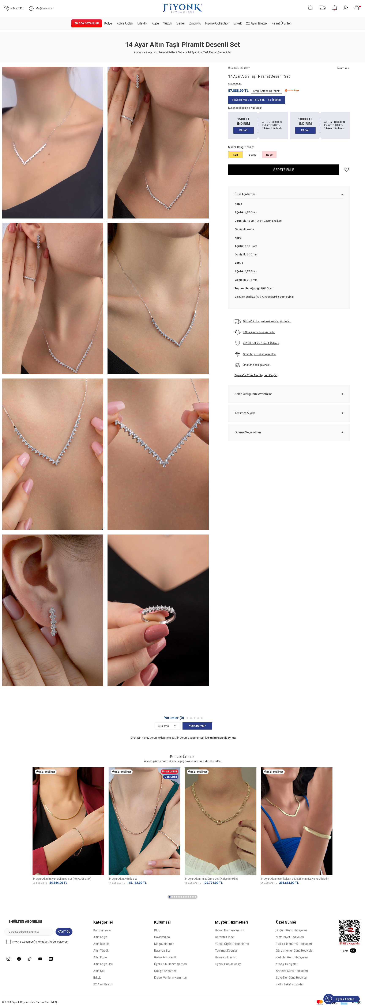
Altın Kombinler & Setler (161, 52)
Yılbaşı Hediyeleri (287, 964)
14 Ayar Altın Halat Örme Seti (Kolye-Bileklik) (211, 878)
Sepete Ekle (283, 170)
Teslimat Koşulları (226, 950)
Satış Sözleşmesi (165, 971)
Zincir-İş (195, 23)
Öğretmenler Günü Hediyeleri (295, 950)
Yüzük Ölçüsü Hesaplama (232, 944)
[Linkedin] (50, 959)
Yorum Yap (343, 68)
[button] (169, 897)
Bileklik (142, 23)
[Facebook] (19, 959)
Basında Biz (162, 950)
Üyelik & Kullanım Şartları (170, 964)
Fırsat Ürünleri (281, 23)
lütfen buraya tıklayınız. (221, 737)
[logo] (182, 8)
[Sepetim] (357, 7)
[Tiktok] (29, 959)
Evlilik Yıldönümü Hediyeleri (294, 944)
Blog (157, 930)
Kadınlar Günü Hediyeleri (292, 957)
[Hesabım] (345, 7)
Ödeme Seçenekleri (248, 432)
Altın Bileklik (101, 944)
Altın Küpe (100, 957)
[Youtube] (40, 959)
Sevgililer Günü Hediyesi (291, 977)
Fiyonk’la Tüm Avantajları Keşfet (255, 375)
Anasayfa (139, 52)
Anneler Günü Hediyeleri (292, 971)
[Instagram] (8, 959)
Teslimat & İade (245, 413)
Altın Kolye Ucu (103, 964)
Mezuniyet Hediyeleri (290, 937)
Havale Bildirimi (225, 957)
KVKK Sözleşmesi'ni (24, 941)
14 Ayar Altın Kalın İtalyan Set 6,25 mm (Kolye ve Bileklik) (295, 878)
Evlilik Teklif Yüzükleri (290, 984)
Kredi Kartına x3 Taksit (266, 90)
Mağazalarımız (164, 944)
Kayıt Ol (64, 931)
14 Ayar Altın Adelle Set (123, 878)
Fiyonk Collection (217, 23)
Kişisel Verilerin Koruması (170, 977)
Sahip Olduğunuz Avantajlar (253, 394)
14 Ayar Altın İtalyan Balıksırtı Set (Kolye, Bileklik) (62, 878)
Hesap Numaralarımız (229, 930)
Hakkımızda (162, 937)
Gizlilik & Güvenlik (165, 957)
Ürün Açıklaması (245, 194)
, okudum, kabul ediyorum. (40, 941)
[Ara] (310, 7)
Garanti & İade (224, 937)
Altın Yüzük (101, 950)
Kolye (108, 23)
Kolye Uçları (124, 23)
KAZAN (243, 130)
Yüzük (167, 23)
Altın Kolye (100, 937)
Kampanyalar (102, 930)
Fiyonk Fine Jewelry (228, 964)
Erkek (238, 23)
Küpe (155, 23)
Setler (180, 23)
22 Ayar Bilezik (256, 23)
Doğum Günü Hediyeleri (291, 930)
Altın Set (99, 971)
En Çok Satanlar (87, 23)
